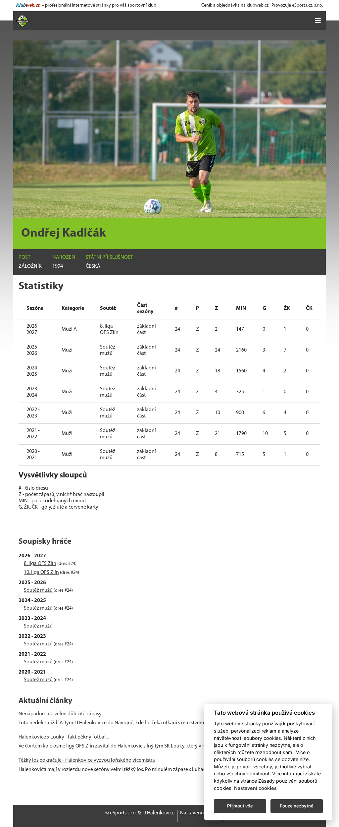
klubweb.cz (257, 5)
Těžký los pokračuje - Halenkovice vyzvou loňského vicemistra (87, 760)
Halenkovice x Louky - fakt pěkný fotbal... (64, 737)
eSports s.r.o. (123, 813)
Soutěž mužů (38, 590)
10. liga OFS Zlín (41, 572)
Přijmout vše (240, 805)
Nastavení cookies (200, 813)
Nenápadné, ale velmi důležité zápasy (60, 714)
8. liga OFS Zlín (40, 563)
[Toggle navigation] (318, 20)
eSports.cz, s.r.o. (307, 5)
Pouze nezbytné (297, 805)
